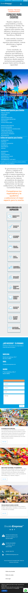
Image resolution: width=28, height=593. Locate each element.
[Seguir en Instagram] (12, 529)
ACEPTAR (4, 590)
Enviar (21, 406)
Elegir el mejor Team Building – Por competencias (11, 467)
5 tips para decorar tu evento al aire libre (9, 505)
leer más (4, 441)
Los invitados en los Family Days (8, 428)
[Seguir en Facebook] (14, 529)
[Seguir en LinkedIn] (10, 529)
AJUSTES (17, 588)
